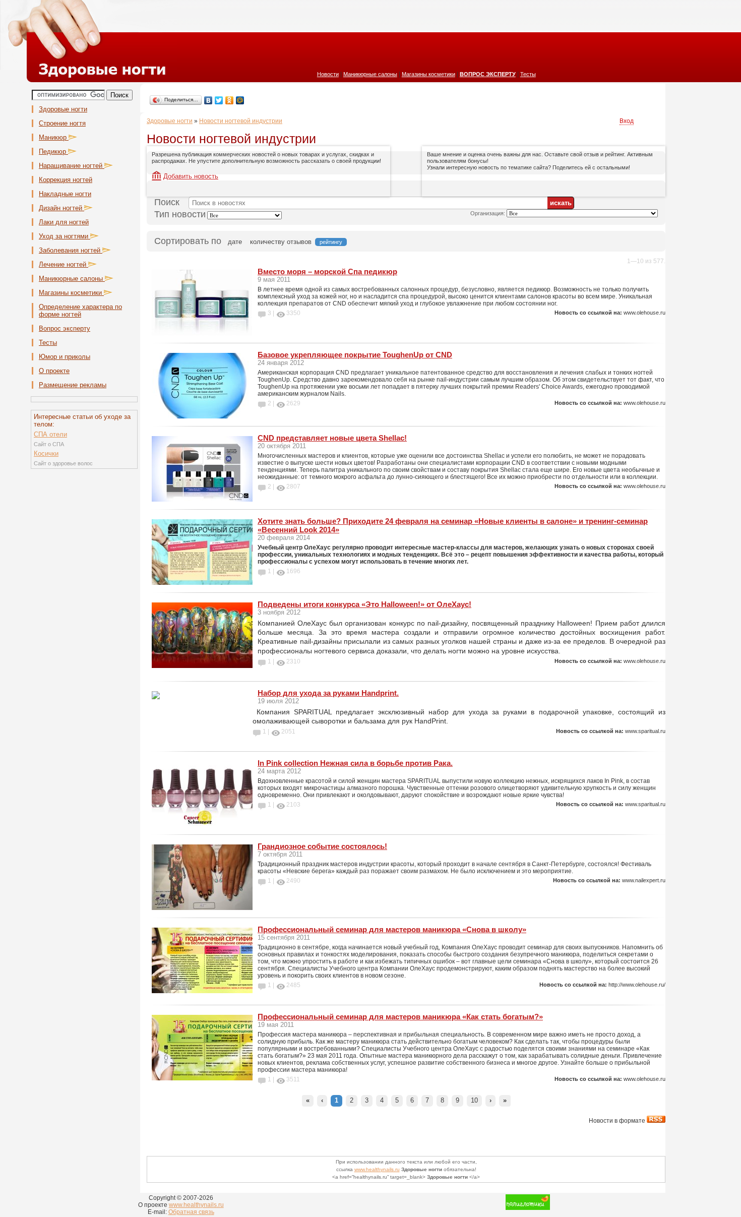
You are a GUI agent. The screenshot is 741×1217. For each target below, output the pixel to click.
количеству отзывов (281, 242)
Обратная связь (191, 1211)
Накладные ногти (65, 194)
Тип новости (180, 214)
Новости (328, 74)
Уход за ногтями (64, 236)
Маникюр (54, 137)
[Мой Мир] (240, 100)
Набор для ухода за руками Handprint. (328, 693)
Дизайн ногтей (61, 208)
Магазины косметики (428, 74)
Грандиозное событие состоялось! (322, 846)
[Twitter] (219, 100)
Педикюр (53, 151)
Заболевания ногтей (70, 250)
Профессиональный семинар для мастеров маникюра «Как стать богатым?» (400, 1016)
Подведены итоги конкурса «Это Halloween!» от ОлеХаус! (364, 604)
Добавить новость (190, 176)
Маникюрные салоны (370, 74)
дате (235, 242)
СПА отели (50, 434)
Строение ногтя (62, 123)
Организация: (487, 213)
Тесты (528, 74)
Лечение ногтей (63, 264)
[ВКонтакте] (208, 100)
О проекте (54, 371)
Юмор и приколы (64, 356)
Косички (46, 453)
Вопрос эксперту (64, 328)
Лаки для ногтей (64, 222)
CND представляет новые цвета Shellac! (332, 438)
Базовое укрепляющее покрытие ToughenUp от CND (355, 354)
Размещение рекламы (72, 385)
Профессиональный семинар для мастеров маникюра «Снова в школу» (392, 929)
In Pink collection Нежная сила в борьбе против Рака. (355, 763)
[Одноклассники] (229, 100)
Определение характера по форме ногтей (80, 310)
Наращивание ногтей (71, 165)
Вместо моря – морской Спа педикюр (327, 271)
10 (474, 1100)
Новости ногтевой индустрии (240, 121)
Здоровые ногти (63, 109)
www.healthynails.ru (377, 1169)
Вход (627, 121)
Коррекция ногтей (65, 180)
